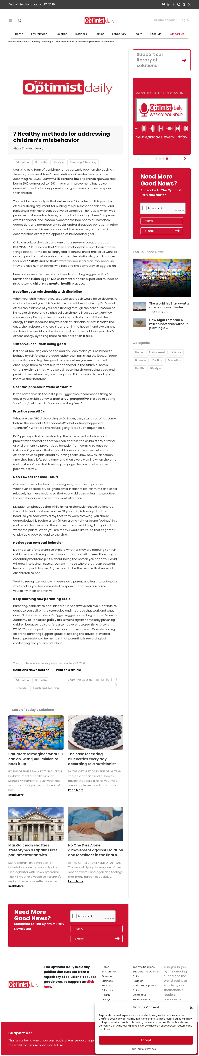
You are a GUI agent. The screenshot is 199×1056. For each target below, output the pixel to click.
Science (62, 34)
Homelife (41, 162)
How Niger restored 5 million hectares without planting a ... (168, 324)
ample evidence (25, 370)
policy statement (60, 620)
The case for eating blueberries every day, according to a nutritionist (92, 758)
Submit (177, 231)
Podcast (138, 981)
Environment (40, 34)
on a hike (85, 336)
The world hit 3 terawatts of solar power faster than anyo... (169, 307)
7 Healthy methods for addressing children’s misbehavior (84, 41)
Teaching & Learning (40, 41)
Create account (165, 20)
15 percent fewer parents (76, 179)
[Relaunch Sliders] (167, 158)
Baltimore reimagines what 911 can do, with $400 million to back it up (35, 758)
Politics (99, 34)
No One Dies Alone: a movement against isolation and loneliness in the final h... (95, 850)
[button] (191, 1007)
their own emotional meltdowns (73, 554)
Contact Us (140, 995)
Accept (146, 1040)
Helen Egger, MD (43, 279)
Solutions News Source (31, 670)
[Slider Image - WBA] (160, 158)
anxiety (32, 261)
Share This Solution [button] (26, 148)
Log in (185, 20)
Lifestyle (155, 34)
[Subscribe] (156, 158)
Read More (16, 795)
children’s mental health (52, 283)
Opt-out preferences (144, 1049)
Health (138, 34)
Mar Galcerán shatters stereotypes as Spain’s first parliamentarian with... (32, 850)
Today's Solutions (144, 967)
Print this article (68, 670)
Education (119, 34)
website (19, 629)
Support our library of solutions (150, 60)
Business (81, 34)
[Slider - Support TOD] (163, 158)
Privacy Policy (141, 999)
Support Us (176, 34)
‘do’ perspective (76, 399)
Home (19, 34)
